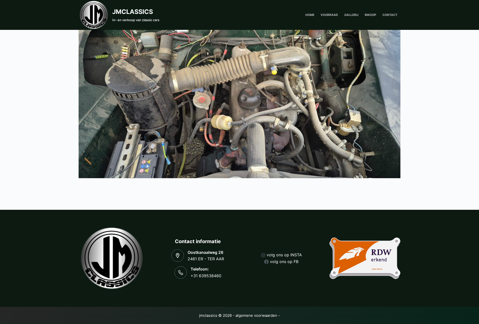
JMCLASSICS (132, 11)
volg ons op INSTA (284, 254)
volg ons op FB (284, 261)
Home (309, 15)
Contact (389, 15)
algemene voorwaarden (256, 315)
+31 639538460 (206, 275)
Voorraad (329, 15)
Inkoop (370, 15)
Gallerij (351, 15)
